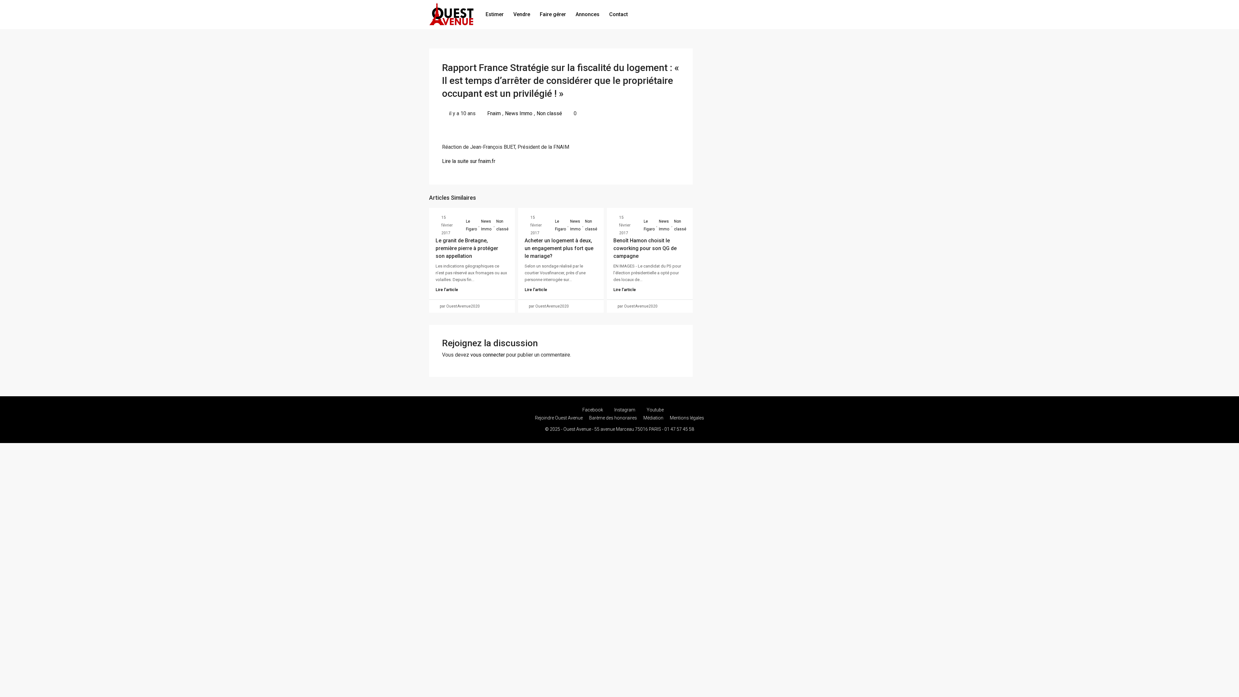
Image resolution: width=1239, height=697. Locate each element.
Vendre (521, 14)
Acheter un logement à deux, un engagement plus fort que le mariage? (559, 248)
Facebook (592, 409)
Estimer (495, 14)
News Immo (518, 113)
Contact (618, 14)
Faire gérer (553, 14)
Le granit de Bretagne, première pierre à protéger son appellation (467, 248)
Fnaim (494, 113)
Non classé (549, 113)
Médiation (653, 417)
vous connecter (487, 355)
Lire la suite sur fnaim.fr (468, 161)
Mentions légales (687, 417)
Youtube (655, 409)
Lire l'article (447, 289)
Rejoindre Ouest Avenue (559, 417)
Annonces (587, 14)
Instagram (624, 409)
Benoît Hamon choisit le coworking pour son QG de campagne (645, 248)
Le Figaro (471, 225)
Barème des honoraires (613, 417)
